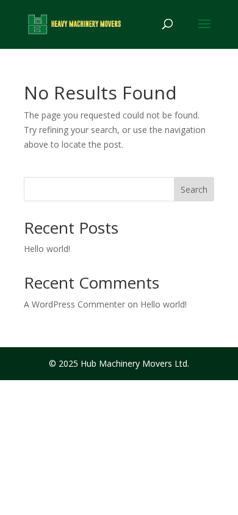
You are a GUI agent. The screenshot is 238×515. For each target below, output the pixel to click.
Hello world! (47, 248)
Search (194, 189)
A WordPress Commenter (74, 304)
